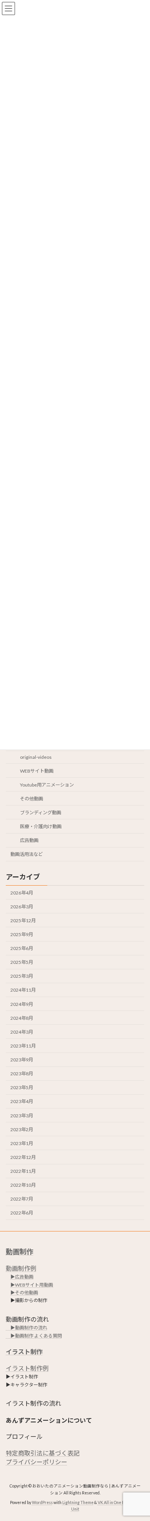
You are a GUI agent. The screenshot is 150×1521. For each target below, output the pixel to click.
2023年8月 (21, 1074)
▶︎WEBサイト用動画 (31, 1284)
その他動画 (31, 799)
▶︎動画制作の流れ (26, 1328)
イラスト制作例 (27, 1367)
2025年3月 (21, 976)
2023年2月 (21, 1129)
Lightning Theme (77, 1502)
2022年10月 (23, 1185)
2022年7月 (21, 1199)
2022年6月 (21, 1213)
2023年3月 (21, 1115)
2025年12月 (23, 920)
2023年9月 (21, 1060)
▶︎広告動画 (21, 1277)
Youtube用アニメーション (47, 785)
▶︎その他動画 (24, 1292)
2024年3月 (21, 1032)
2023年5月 (21, 1088)
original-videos (36, 757)
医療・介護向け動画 (41, 826)
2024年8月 (21, 1018)
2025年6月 (21, 949)
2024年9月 (21, 1004)
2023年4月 (21, 1102)
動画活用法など (26, 854)
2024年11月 (23, 990)
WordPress (42, 1502)
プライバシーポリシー (36, 1461)
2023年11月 (23, 1046)
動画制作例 (21, 1268)
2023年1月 (21, 1143)
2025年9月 (21, 934)
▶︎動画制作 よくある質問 (34, 1335)
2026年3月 (21, 907)
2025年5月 (21, 962)
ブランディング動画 (40, 812)
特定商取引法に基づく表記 (43, 1453)
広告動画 (29, 841)
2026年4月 (21, 893)
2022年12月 (23, 1157)
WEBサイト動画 (36, 771)
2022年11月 (23, 1171)
